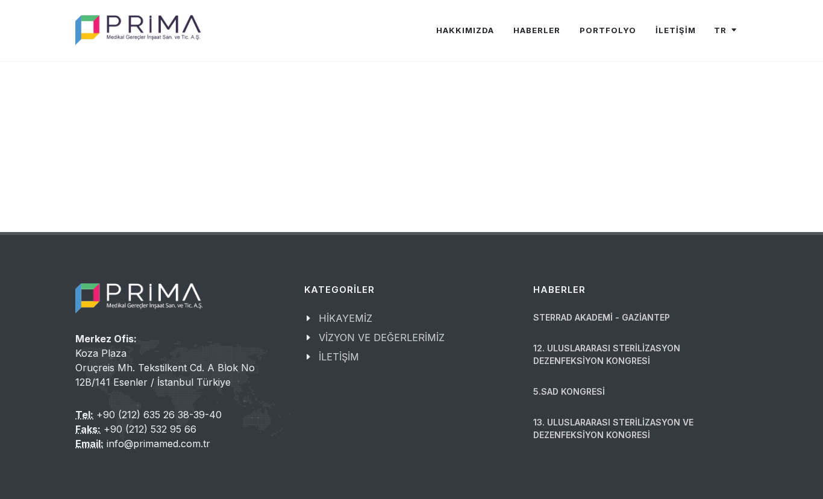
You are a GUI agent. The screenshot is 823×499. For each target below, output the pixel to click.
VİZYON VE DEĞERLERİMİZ (382, 337)
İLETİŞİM (676, 30)
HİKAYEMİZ (345, 318)
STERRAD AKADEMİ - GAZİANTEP (601, 317)
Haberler (536, 30)
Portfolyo (608, 30)
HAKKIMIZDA (465, 30)
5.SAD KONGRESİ (569, 391)
